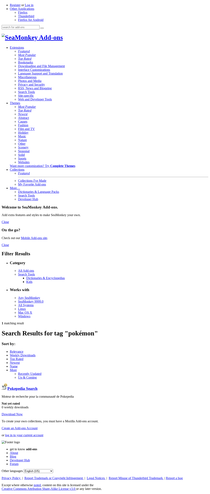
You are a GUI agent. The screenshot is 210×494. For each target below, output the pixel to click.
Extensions (17, 47)
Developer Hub (28, 199)
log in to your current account (24, 435)
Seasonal (24, 151)
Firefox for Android (30, 20)
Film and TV (26, 129)
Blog (13, 456)
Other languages (12, 471)
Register (15, 5)
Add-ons (50, 37)
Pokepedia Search (22, 388)
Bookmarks (25, 62)
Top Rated (24, 58)
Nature (22, 140)
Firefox (22, 12)
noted (37, 485)
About (14, 453)
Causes (22, 121)
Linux (22, 309)
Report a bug (174, 478)
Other (21, 143)
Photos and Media (29, 81)
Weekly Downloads (22, 355)
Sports (22, 158)
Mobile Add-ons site (34, 238)
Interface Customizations (34, 69)
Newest (22, 114)
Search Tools (26, 92)
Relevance (16, 351)
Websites (24, 162)
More (13, 370)
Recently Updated (29, 373)
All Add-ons (26, 270)
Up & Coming (27, 377)
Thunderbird (26, 16)
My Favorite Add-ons (32, 184)
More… (15, 188)
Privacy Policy (11, 478)
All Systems (26, 305)
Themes (15, 103)
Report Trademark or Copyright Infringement (54, 478)
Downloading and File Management (41, 66)
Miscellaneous (27, 77)
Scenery (23, 147)
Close (5, 222)
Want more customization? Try (42, 166)
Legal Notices (96, 478)
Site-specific (26, 95)
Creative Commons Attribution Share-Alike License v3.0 (39, 489)
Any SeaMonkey (29, 297)
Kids (29, 281)
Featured (24, 51)
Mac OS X (25, 312)
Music (22, 136)
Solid (21, 155)
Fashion (23, 125)
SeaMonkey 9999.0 (30, 301)
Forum (14, 464)
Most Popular (27, 55)
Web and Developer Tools (35, 99)
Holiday (23, 132)
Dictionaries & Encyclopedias (45, 278)
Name (14, 366)
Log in (29, 5)
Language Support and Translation (40, 73)
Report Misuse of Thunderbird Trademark (136, 478)
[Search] (42, 28)
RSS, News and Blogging (35, 88)
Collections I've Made (32, 180)
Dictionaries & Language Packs (38, 191)
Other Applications (22, 8)
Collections (17, 169)
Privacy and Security (31, 84)
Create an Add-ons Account (20, 428)
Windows (24, 316)
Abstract (23, 118)
